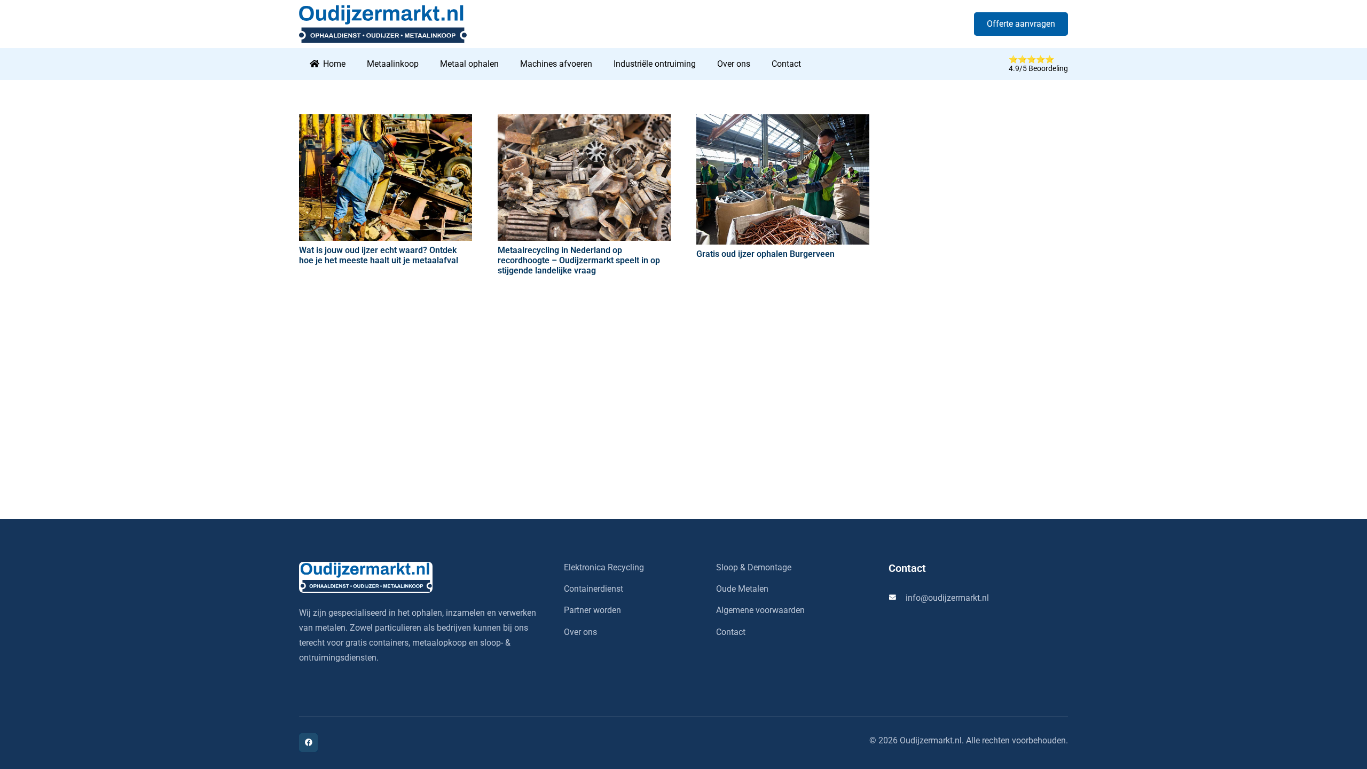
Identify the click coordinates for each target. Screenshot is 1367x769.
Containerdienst (593, 589)
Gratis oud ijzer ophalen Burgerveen (765, 254)
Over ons (580, 632)
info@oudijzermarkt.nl (947, 598)
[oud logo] (383, 24)
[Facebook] (308, 742)
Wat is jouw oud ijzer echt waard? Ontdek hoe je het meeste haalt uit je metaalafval (378, 255)
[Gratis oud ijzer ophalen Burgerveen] (782, 179)
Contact (730, 632)
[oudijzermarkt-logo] (418, 577)
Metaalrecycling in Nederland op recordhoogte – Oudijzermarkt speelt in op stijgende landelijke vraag (579, 260)
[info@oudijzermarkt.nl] (897, 597)
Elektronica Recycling (604, 567)
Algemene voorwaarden (760, 610)
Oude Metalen (742, 589)
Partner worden (592, 610)
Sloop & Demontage (753, 567)
